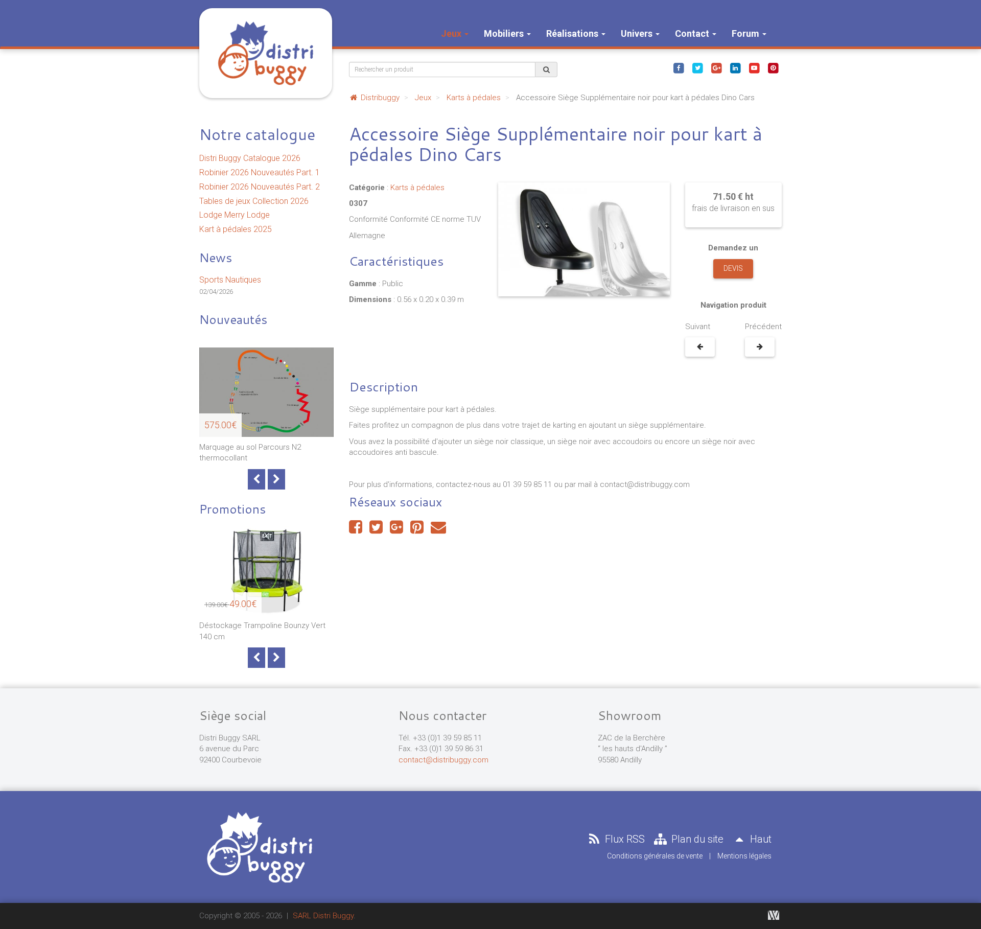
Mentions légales (744, 856)
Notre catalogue (257, 134)
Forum (746, 33)
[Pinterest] (773, 67)
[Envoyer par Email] (438, 530)
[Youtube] (754, 67)
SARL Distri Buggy (323, 915)
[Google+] (716, 67)
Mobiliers (505, 33)
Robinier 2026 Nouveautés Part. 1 (259, 172)
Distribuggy (379, 97)
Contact (693, 33)
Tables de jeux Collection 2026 (254, 201)
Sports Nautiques (230, 280)
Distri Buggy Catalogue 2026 (249, 158)
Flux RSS (623, 839)
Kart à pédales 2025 (235, 229)
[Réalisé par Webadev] (773, 915)
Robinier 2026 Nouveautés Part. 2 (259, 187)
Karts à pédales (474, 97)
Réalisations (573, 33)
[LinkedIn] (735, 67)
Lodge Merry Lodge (234, 215)
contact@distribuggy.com (443, 759)
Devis (733, 268)
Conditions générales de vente (655, 856)
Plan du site (696, 839)
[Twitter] (697, 67)
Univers (638, 33)
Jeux (452, 33)
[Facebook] (678, 67)
